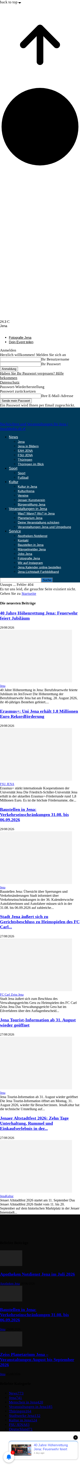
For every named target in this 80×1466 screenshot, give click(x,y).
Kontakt (23, 540)
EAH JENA (25, 450)
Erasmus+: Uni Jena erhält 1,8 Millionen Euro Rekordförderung (39, 714)
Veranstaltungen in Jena (28, 509)
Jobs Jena (25, 554)
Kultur (13, 482)
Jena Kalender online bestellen (39, 567)
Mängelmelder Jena (32, 549)
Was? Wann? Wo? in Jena (36, 513)
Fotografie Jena (20, 337)
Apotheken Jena (10, 1283)
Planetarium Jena (30, 518)
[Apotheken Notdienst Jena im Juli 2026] (11, 1265)
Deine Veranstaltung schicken (38, 522)
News (13, 437)
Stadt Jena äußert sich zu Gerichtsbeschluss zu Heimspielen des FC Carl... (40, 921)
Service (15, 531)
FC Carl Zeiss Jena (12, 994)
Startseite (29, 593)
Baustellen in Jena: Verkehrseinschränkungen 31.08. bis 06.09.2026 (34, 814)
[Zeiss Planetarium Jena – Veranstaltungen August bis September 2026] (11, 1345)
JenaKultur (7, 1196)
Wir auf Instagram (30, 563)
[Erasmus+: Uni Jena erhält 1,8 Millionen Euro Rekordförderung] (36, 779)
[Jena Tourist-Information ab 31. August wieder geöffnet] (36, 1088)
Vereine (23, 495)
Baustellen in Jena (31, 545)
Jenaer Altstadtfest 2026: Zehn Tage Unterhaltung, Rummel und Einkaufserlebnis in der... (34, 1123)
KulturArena (26, 491)
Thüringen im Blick (31, 464)
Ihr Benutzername (55, 359)
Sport (13, 468)
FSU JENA (25, 455)
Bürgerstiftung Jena (31, 504)
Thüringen (25, 459)
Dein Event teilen (21, 342)
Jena (21, 441)
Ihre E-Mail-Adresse (57, 396)
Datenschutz (10, 382)
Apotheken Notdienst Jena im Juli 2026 (37, 1274)
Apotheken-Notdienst (32, 536)
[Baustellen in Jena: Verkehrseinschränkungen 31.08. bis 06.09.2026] (36, 883)
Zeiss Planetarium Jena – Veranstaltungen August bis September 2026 (37, 1359)
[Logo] (16, 419)
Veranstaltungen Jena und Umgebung (44, 527)
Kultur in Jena (27, 486)
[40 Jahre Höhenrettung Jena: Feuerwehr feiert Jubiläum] (36, 681)
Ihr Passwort (51, 364)
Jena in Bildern (28, 446)
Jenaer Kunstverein (31, 500)
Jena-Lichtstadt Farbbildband (38, 571)
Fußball (23, 477)
